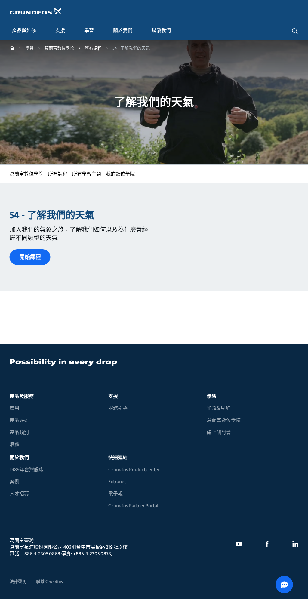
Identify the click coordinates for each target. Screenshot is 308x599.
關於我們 (19, 457)
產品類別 (19, 432)
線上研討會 (219, 432)
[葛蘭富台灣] (12, 49)
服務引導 (118, 408)
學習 (212, 396)
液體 (14, 444)
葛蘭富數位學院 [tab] (26, 174)
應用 (14, 408)
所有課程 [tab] (57, 174)
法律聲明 (18, 581)
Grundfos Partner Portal (133, 505)
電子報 (115, 493)
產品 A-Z (18, 420)
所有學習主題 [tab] (86, 174)
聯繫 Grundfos (49, 581)
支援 (113, 396)
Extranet (117, 481)
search (294, 31)
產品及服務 (22, 396)
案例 (14, 481)
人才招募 (19, 493)
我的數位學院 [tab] (120, 174)
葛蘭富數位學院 (224, 420)
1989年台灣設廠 (27, 469)
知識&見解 (218, 408)
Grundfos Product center (134, 469)
